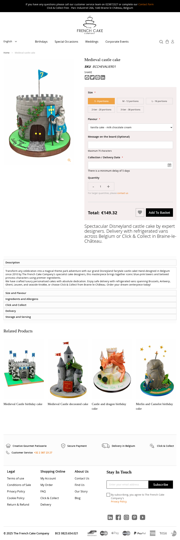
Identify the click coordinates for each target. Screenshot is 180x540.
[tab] (90, 263)
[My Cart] (167, 42)
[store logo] (90, 25)
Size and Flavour (15, 293)
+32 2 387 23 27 (43, 452)
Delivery (10, 311)
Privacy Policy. (119, 501)
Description (12, 262)
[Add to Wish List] (140, 212)
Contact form (146, 4)
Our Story (81, 491)
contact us (122, 193)
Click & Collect (49, 498)
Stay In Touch (119, 472)
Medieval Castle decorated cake (68, 404)
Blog (78, 498)
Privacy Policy (16, 491)
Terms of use (15, 478)
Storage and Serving (18, 317)
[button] (11, 42)
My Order (46, 485)
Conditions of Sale (19, 485)
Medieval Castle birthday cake (23, 404)
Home (7, 52)
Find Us (80, 485)
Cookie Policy (15, 498)
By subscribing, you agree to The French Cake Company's (137, 498)
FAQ (43, 491)
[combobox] (161, 41)
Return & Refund (18, 504)
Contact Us (82, 478)
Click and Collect (15, 305)
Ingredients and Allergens (21, 299)
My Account (48, 478)
